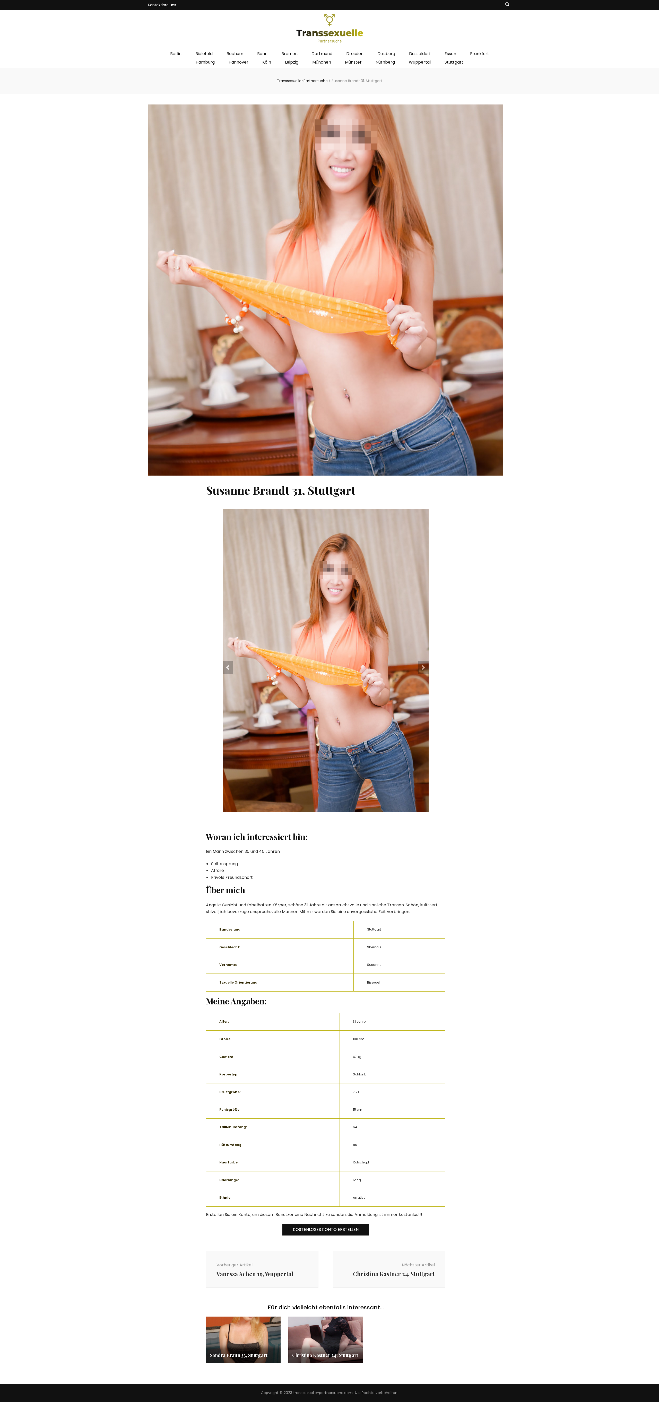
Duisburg (386, 54)
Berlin (175, 54)
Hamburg (205, 62)
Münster (353, 62)
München (321, 62)
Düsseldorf (420, 54)
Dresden (354, 54)
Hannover (238, 62)
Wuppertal (420, 62)
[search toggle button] (507, 4)
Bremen (289, 54)
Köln (266, 62)
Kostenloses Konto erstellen (326, 1229)
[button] (228, 667)
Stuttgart (454, 62)
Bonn (262, 54)
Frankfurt (479, 54)
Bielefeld (204, 54)
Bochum (235, 54)
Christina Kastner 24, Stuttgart (325, 1355)
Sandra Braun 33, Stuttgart (238, 1355)
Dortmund (321, 54)
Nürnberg (385, 62)
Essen (450, 54)
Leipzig (291, 62)
